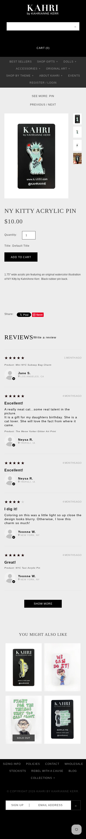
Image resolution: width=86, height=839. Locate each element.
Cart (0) (43, 48)
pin (51, 96)
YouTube (51, 37)
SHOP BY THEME (20, 75)
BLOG (73, 771)
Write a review (44, 337)
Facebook (34, 37)
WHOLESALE (74, 763)
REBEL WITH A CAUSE (47, 771)
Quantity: (10, 234)
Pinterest (40, 37)
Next (52, 104)
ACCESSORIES (28, 68)
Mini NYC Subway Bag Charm (33, 365)
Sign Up (17, 805)
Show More (43, 603)
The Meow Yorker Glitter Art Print (36, 431)
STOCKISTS (17, 771)
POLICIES (33, 763)
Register (37, 82)
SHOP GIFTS (47, 61)
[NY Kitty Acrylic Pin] (36, 115)
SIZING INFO (12, 763)
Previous (37, 104)
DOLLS (70, 61)
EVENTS (74, 75)
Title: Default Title (17, 245)
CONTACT (52, 763)
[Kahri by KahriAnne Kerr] (43, 3)
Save (39, 314)
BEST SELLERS (20, 61)
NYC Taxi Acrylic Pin (28, 568)
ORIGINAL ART (58, 68)
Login (52, 82)
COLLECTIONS (43, 778)
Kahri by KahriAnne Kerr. (57, 791)
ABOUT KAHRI (51, 75)
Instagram (45, 37)
